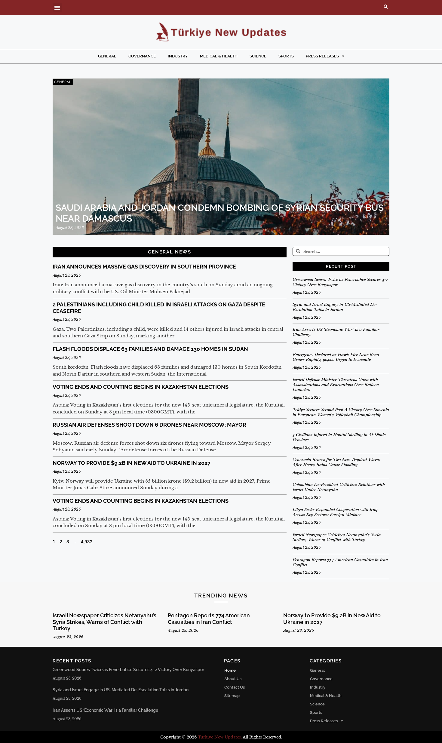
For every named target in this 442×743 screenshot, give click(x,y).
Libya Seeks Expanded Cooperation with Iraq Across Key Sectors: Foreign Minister (335, 512)
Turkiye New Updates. (220, 737)
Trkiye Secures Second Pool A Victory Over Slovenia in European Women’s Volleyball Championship (341, 412)
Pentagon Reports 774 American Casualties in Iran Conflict (340, 562)
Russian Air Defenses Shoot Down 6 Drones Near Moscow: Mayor (149, 425)
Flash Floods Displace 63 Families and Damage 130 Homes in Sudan (150, 349)
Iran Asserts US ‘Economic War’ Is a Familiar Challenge (336, 332)
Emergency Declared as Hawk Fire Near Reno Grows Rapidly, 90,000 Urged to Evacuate (336, 357)
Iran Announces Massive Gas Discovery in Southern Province (144, 266)
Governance (142, 56)
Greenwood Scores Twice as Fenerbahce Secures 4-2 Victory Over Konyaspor (340, 282)
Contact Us (234, 687)
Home (230, 670)
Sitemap (232, 695)
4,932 (87, 542)
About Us (232, 679)
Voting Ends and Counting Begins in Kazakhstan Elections (141, 387)
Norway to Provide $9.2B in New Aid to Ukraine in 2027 (131, 463)
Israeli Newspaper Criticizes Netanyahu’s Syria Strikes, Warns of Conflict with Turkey (337, 537)
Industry (178, 56)
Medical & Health (219, 56)
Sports (286, 56)
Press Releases (322, 56)
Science (258, 56)
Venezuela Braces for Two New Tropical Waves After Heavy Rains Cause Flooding (336, 462)
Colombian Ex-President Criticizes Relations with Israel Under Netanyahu (339, 487)
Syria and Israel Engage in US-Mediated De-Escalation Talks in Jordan (335, 307)
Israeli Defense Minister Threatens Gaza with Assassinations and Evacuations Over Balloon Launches (336, 384)
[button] (57, 7)
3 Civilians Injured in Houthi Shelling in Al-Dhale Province (339, 437)
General (107, 56)
